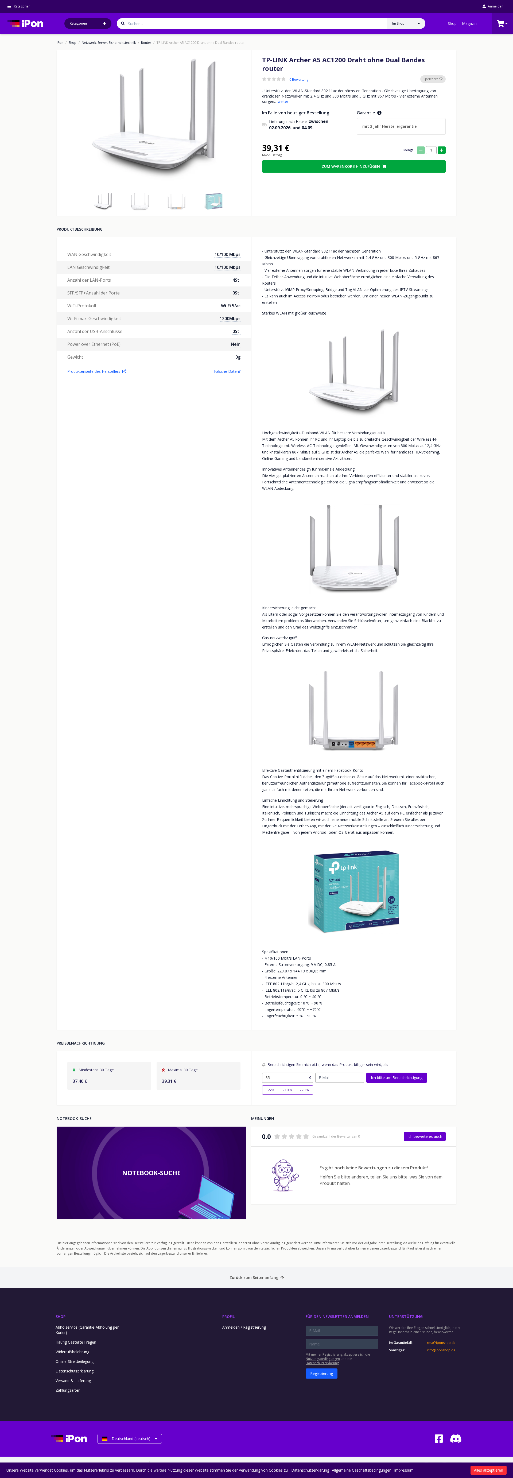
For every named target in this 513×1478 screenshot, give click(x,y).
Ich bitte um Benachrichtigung (396, 1077)
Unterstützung (406, 1316)
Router (146, 43)
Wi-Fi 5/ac (230, 306)
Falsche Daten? (227, 371)
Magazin (469, 23)
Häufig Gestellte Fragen (76, 1342)
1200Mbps (230, 318)
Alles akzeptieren (488, 1470)
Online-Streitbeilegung (75, 1361)
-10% (287, 1089)
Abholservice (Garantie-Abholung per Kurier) (87, 1330)
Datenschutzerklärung (75, 1371)
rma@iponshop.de (441, 1343)
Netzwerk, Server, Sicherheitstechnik (109, 43)
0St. (236, 293)
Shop (452, 23)
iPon (60, 43)
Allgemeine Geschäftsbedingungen (361, 1470)
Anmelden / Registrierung (244, 1327)
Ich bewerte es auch (424, 1136)
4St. (236, 280)
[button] (103, 201)
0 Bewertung (298, 79)
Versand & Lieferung (73, 1380)
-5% (270, 1089)
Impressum (404, 1470)
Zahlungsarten (68, 1390)
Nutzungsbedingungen (323, 1358)
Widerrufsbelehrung (72, 1351)
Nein (235, 344)
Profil (228, 1316)
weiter (283, 101)
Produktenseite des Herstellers (93, 371)
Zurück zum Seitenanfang (254, 1277)
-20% (304, 1089)
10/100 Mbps (227, 254)
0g (237, 357)
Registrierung (321, 1373)
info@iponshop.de (441, 1350)
